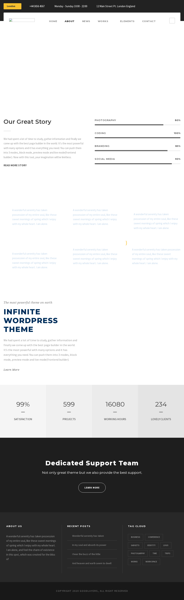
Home (53, 21)
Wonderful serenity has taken (88, 535)
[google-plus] (159, 5)
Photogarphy (138, 553)
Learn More (11, 369)
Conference (154, 537)
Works (103, 21)
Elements (127, 21)
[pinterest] (173, 5)
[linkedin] (166, 5)
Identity (151, 545)
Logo (165, 545)
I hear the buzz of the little (86, 554)
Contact (149, 21)
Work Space (151, 561)
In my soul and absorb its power (89, 545)
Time (155, 553)
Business (135, 537)
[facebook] (153, 5)
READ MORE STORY (15, 165)
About (70, 21)
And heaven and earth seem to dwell (91, 563)
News (86, 21)
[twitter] (179, 5)
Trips (167, 553)
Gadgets (135, 545)
